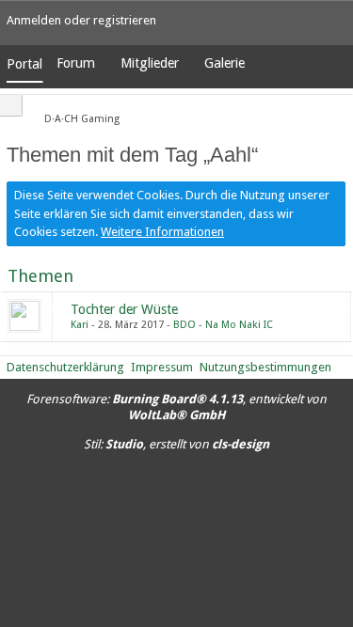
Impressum (162, 367)
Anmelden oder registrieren (81, 20)
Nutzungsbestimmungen (265, 367)
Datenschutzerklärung (65, 367)
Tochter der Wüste (124, 309)
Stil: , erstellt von (176, 444)
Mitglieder (149, 63)
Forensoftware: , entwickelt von (176, 407)
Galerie (224, 63)
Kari (79, 325)
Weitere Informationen (162, 232)
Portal (24, 63)
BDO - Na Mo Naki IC (223, 325)
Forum (75, 63)
